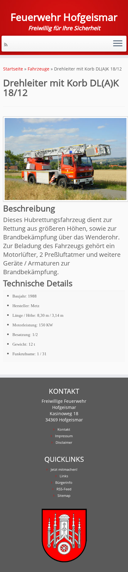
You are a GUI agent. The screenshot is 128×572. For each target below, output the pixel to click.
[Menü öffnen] (117, 43)
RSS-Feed (64, 489)
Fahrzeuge (38, 69)
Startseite (13, 69)
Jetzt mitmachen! (64, 469)
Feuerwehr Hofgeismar (64, 17)
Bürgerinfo (63, 482)
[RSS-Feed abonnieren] (6, 45)
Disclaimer (64, 442)
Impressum (64, 436)
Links (64, 476)
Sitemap (64, 495)
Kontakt (63, 429)
